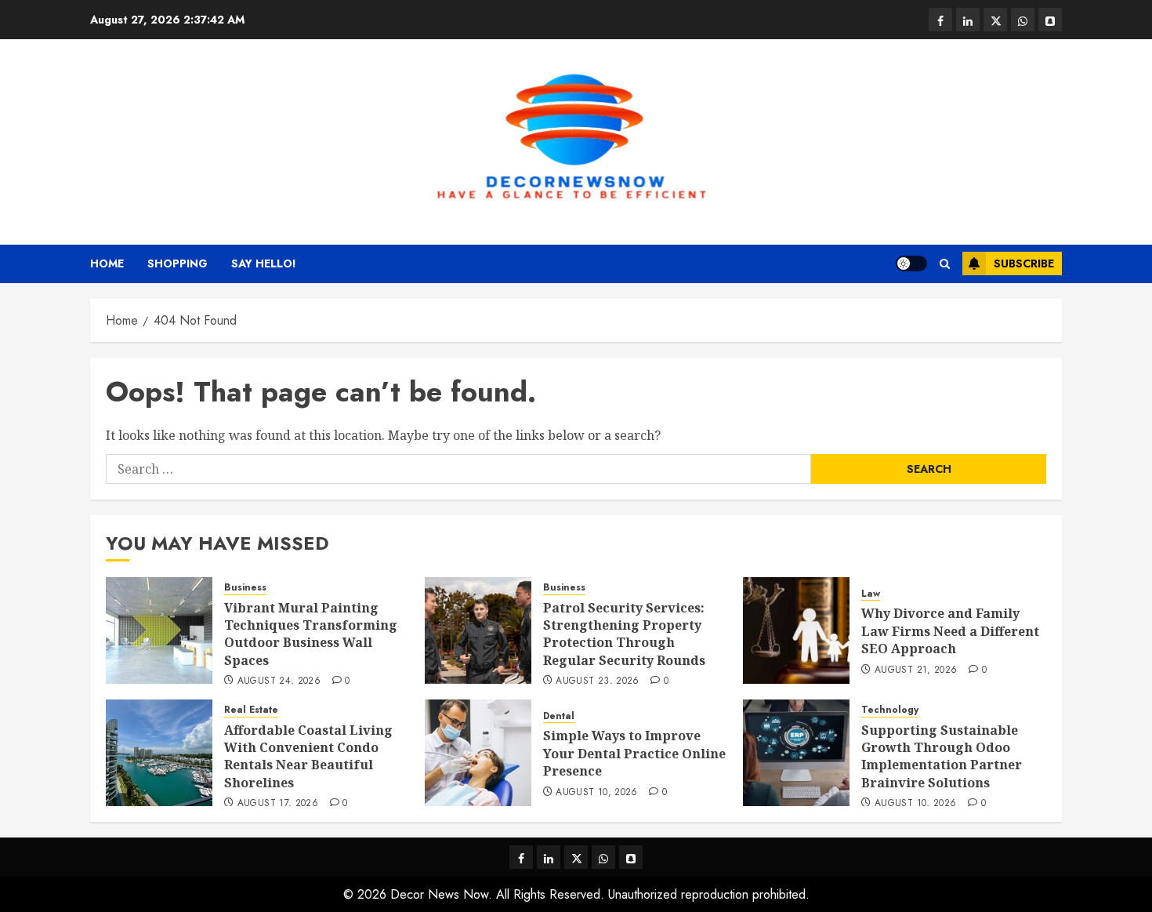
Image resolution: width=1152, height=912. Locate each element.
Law (870, 594)
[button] (945, 264)
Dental (558, 716)
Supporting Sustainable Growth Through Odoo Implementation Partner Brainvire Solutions (941, 756)
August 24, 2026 (279, 681)
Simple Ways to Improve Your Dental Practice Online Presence (634, 753)
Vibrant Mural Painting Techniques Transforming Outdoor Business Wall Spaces (310, 634)
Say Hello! (263, 263)
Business (245, 587)
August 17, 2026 (277, 804)
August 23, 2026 (597, 681)
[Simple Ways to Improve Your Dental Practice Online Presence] (478, 752)
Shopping (177, 263)
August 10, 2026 (596, 793)
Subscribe (1024, 263)
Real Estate (251, 710)
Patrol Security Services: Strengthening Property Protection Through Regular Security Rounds (624, 634)
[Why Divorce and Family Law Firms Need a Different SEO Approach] (796, 630)
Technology (889, 710)
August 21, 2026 (916, 670)
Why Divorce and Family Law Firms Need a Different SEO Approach (950, 631)
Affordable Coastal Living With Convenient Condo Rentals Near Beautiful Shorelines (308, 756)
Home (107, 263)
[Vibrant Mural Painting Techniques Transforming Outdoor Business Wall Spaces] (159, 630)
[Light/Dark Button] (911, 263)
